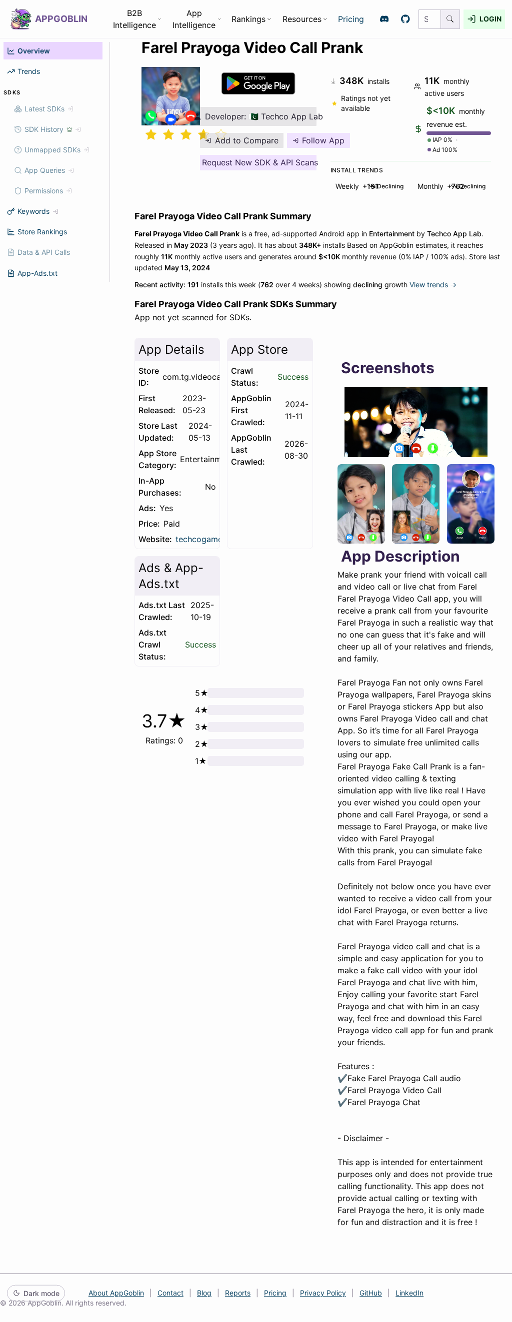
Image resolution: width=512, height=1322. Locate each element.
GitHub (371, 1293)
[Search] (450, 19)
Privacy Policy (323, 1293)
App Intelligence (194, 19)
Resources (302, 19)
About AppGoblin (116, 1293)
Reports (237, 1293)
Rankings (249, 19)
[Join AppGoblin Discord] (384, 19)
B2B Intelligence (134, 19)
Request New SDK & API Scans (259, 162)
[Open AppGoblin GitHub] (406, 19)
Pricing (351, 19)
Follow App (323, 140)
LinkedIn (410, 1293)
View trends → (433, 284)
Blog (204, 1293)
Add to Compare (246, 140)
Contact (171, 1293)
